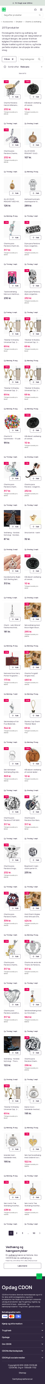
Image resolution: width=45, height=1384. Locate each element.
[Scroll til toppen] (39, 1276)
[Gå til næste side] (39, 1233)
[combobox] (22, 15)
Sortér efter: (14, 66)
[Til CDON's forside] (4, 9)
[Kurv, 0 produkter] (35, 9)
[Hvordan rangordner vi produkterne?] (5, 67)
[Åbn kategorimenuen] (41, 9)
